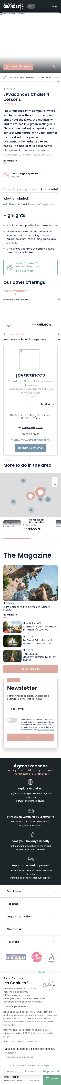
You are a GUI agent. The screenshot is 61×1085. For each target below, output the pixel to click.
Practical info (44, 77)
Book (55, 1079)
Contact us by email (30, 448)
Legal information (19, 917)
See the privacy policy (45, 729)
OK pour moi (51, 1071)
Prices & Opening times (22, 77)
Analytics (11, 1053)
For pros (12, 904)
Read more (10, 161)
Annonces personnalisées (19, 1057)
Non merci (10, 1071)
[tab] (16, 538)
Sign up (30, 737)
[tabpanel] (30, 201)
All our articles (30, 669)
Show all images (20, 67)
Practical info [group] (50, 189)
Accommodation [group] (15, 291)
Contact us (14, 929)
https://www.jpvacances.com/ (30, 440)
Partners (13, 942)
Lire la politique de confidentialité (20, 1041)
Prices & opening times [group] (19, 189)
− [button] (54, 484)
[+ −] (30, 495)
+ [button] (54, 479)
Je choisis (30, 1071)
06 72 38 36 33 (30, 434)
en (30, 6)
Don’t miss (14, 891)
